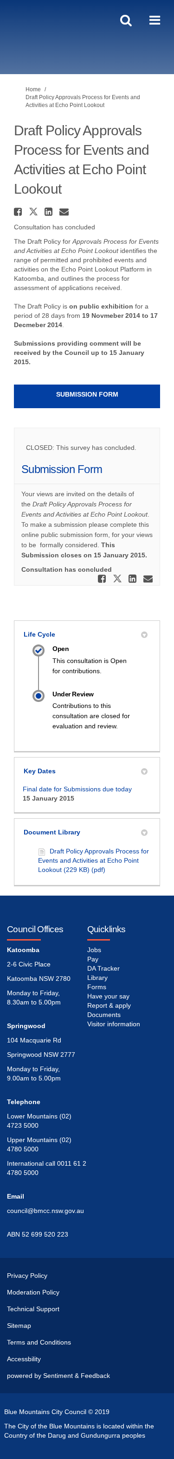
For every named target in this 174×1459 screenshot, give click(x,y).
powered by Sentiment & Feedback (58, 1375)
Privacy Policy (27, 1275)
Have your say (108, 996)
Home (33, 89)
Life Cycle (39, 634)
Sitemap (19, 1325)
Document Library (52, 832)
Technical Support (33, 1309)
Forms (96, 987)
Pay (92, 959)
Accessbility (24, 1359)
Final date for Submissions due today (77, 789)
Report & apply (109, 1005)
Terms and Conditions (39, 1342)
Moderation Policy (33, 1292)
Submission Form (87, 394)
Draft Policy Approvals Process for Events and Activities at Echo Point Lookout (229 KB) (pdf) (93, 860)
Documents (104, 1014)
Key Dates (40, 771)
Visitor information (113, 1024)
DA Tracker (103, 968)
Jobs (94, 950)
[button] (19, 211)
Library (97, 977)
